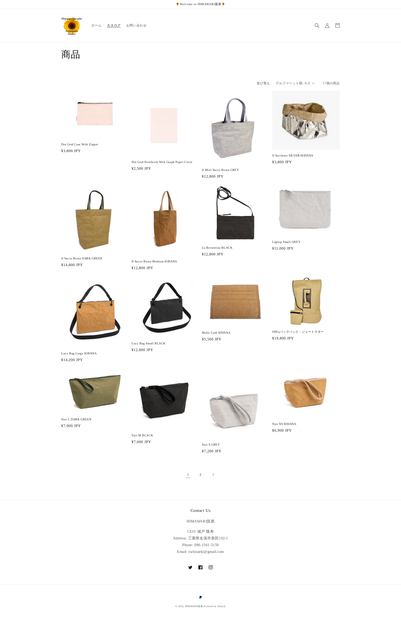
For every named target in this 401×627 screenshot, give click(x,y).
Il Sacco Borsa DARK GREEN (81, 258)
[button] (317, 25)
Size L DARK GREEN (76, 419)
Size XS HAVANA (284, 424)
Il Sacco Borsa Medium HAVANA (154, 261)
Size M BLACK (142, 435)
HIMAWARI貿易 (194, 606)
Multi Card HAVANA (216, 332)
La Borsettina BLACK (217, 247)
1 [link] (188, 475)
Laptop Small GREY (286, 242)
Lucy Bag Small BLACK (148, 343)
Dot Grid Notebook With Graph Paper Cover (162, 162)
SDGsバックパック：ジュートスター (298, 331)
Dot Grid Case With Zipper (79, 144)
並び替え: (264, 83)
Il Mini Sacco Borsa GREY (220, 170)
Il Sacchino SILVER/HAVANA (292, 155)
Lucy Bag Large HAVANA (79, 353)
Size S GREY (211, 444)
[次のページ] (213, 475)
